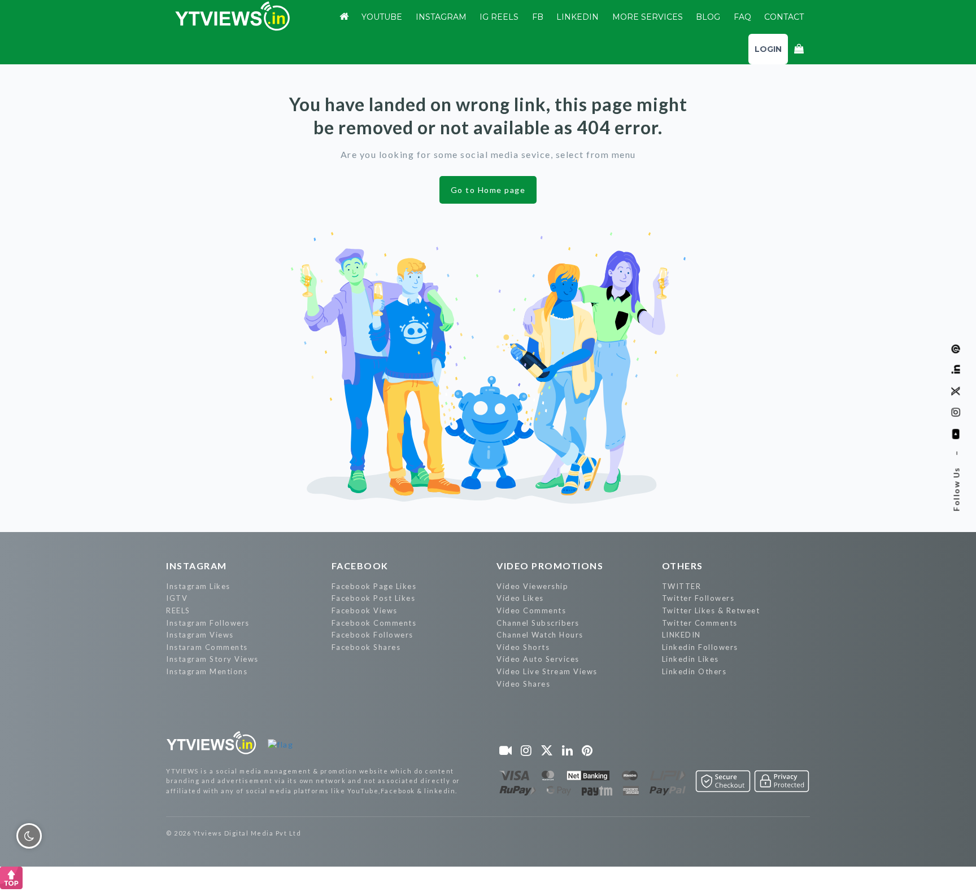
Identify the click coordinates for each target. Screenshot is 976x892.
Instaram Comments (207, 647)
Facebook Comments (374, 622)
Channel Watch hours (539, 634)
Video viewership (532, 586)
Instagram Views (200, 634)
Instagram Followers (208, 622)
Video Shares (523, 683)
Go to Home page (488, 190)
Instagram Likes (198, 586)
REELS (178, 610)
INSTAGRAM (196, 565)
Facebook (360, 565)
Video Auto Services (538, 658)
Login (768, 49)
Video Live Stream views (547, 671)
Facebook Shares (366, 647)
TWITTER (682, 586)
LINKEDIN (681, 634)
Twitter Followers (698, 598)
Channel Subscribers (538, 622)
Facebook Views (365, 610)
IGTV (177, 598)
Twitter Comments (700, 622)
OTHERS (682, 565)
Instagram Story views (212, 658)
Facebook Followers (372, 634)
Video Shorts (523, 647)
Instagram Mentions (206, 671)
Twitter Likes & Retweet (711, 610)
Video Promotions (549, 565)
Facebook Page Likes (374, 586)
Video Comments (531, 610)
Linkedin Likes (690, 658)
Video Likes (520, 598)
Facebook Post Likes (374, 598)
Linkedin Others (694, 671)
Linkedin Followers (700, 647)
